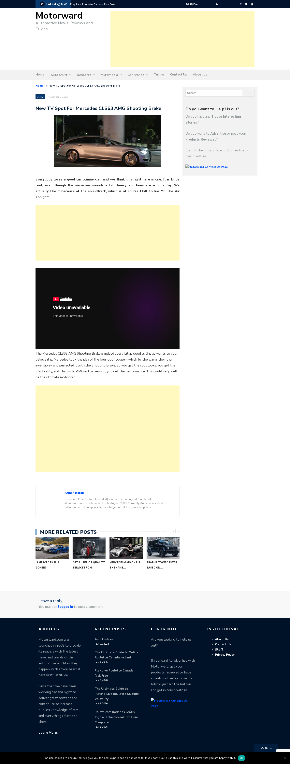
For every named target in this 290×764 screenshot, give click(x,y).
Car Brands (136, 75)
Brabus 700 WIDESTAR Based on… (125, 564)
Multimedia (109, 75)
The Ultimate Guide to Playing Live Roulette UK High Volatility (117, 694)
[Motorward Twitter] (246, 4)
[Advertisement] (182, 39)
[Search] (217, 4)
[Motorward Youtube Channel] (252, 4)
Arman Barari (74, 493)
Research (84, 75)
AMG (40, 97)
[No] (285, 758)
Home (40, 74)
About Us (200, 74)
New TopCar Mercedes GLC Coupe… (163, 564)
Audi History (104, 639)
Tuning (159, 74)
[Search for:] (198, 4)
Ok (241, 757)
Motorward (59, 16)
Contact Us (178, 74)
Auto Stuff (59, 75)
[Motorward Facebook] (241, 4)
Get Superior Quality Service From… (52, 564)
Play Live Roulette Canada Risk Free (92, 4)
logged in (65, 606)
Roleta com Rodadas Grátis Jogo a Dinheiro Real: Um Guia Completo (116, 717)
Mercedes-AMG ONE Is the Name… (88, 564)
